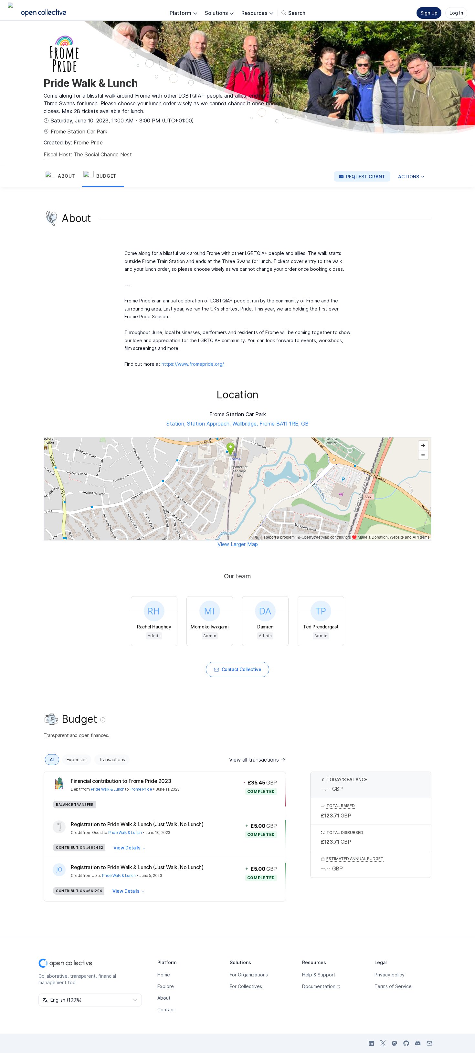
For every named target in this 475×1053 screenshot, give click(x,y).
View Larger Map (237, 544)
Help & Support (318, 974)
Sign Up (429, 13)
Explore (165, 986)
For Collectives (246, 986)
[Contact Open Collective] (429, 1043)
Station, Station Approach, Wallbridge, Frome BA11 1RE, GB (237, 423)
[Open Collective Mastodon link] (394, 1043)
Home (163, 974)
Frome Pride (88, 142)
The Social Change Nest (103, 154)
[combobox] (90, 1000)
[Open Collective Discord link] (417, 1043)
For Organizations (249, 974)
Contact (166, 1009)
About (164, 998)
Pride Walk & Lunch (107, 789)
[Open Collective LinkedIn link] (371, 1043)
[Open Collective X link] (382, 1043)
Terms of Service (393, 986)
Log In (456, 13)
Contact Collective (241, 669)
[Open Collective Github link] (406, 1043)
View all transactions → (257, 759)
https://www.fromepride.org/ (193, 364)
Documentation (318, 986)
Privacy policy (390, 974)
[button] (63, 176)
